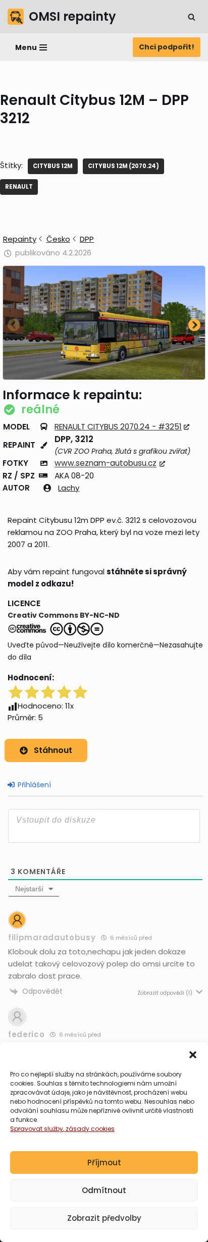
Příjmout (104, 1162)
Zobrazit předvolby (104, 1218)
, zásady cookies (89, 1128)
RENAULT (19, 187)
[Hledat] (191, 17)
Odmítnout (104, 1190)
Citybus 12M (53, 166)
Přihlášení (33, 785)
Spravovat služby (36, 1128)
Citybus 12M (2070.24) (123, 166)
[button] (193, 1055)
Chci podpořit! (166, 47)
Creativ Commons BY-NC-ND (64, 615)
